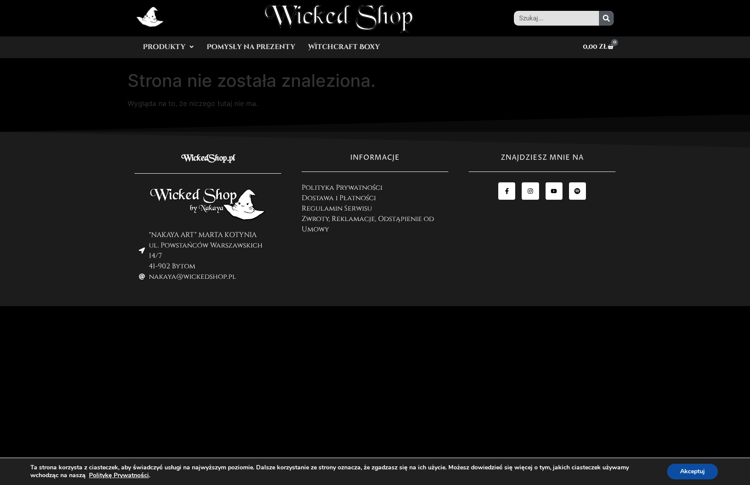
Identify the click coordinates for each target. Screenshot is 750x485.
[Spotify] (577, 190)
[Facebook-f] (506, 190)
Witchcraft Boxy (344, 47)
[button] (168, 47)
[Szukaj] (606, 18)
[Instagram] (530, 190)
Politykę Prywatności (119, 475)
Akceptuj (692, 471)
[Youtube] (554, 190)
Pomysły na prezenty (251, 47)
